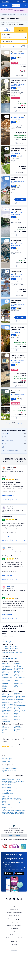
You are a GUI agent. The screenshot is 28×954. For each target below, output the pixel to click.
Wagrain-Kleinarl (6, 721)
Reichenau (4, 665)
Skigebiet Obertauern (20, 696)
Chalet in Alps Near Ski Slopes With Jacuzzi (13, 812)
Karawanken (5, 701)
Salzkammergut (18, 715)
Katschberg (17, 719)
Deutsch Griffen (18, 683)
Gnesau (16, 679)
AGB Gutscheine (14, 934)
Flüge (3, 771)
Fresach (16, 686)
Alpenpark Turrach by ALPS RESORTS (11, 779)
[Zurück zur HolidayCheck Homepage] (6, 6)
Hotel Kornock (15, 116)
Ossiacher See (18, 695)
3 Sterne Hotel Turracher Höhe (10, 648)
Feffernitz (16, 672)
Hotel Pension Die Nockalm (9, 782)
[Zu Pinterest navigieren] (17, 899)
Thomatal (16, 674)
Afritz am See (5, 676)
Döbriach (4, 668)
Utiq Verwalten (14, 928)
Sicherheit (14, 941)
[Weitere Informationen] (25, 71)
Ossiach (4, 685)
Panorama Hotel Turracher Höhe (10, 789)
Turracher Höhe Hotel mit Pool (9, 658)
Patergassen (17, 665)
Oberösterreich (18, 727)
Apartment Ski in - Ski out (8, 804)
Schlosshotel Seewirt (17, 177)
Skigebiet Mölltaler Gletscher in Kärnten (7, 711)
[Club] (10, 11)
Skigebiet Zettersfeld (19, 712)
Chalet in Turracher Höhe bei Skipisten (12, 798)
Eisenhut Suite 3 (6, 796)
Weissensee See (6, 695)
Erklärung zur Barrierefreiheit (14, 938)
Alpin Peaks (14, 52)
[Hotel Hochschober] (5, 222)
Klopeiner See (5, 702)
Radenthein (5, 683)
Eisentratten (5, 682)
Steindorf (4, 688)
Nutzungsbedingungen (14, 919)
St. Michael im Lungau (20, 677)
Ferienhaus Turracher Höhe (9, 640)
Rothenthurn (17, 676)
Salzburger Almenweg (7, 699)
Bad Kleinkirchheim (19, 671)
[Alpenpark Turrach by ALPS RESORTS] (5, 338)
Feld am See (17, 666)
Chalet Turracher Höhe (8, 638)
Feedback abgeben (14, 835)
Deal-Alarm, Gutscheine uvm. (14, 912)
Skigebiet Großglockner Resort (8, 704)
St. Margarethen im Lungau (7, 670)
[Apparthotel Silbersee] (5, 404)
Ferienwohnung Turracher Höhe (10, 642)
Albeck (16, 685)
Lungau (4, 693)
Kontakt (18, 1)
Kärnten (4, 731)
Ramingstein (5, 686)
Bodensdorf (5, 663)
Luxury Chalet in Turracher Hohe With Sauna (13, 810)
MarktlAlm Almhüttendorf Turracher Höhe (13, 781)
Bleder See (17, 693)
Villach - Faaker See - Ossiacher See (7, 707)
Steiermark (4, 729)
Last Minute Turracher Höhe (9, 767)
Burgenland (17, 731)
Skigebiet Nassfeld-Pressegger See (19, 700)
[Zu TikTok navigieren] (14, 899)
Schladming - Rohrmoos (5, 714)
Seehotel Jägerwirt (16, 240)
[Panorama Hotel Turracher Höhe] (5, 96)
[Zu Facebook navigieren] (6, 899)
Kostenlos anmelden (20, 10)
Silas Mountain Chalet (7, 793)
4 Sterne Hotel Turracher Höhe (10, 646)
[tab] (7, 29)
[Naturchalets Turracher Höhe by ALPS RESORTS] (5, 370)
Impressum (14, 944)
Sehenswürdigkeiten (7, 758)
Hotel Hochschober (16, 209)
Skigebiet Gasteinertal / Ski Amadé (7, 697)
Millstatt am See (6, 672)
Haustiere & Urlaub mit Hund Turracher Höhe (12, 653)
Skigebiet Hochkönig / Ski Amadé (20, 706)
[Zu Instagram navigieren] (10, 899)
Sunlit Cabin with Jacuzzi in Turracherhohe (13, 813)
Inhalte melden (14, 909)
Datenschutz (14, 922)
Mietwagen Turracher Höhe (9, 770)
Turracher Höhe (6, 666)
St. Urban (16, 669)
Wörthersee (17, 716)
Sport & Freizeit (6, 760)
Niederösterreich (18, 729)
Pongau (16, 704)
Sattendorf (17, 663)
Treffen (16, 680)
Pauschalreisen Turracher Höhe (10, 768)
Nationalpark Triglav (19, 718)
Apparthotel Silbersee (17, 391)
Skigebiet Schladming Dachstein (7, 718)
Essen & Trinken (6, 761)
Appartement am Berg (7, 807)
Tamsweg (4, 679)
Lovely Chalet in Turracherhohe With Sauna (13, 809)
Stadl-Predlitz (5, 674)
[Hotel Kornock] (5, 129)
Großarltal (17, 698)
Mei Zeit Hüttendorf (16, 271)
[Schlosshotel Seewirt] (5, 190)
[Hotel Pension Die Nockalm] (5, 311)
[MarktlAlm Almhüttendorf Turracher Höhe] (5, 160)
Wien (3, 732)
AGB (14, 931)
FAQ (14, 906)
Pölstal (16, 713)
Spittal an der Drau (7, 677)
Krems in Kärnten (18, 668)
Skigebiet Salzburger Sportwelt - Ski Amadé (20, 709)
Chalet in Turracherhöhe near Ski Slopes (12, 803)
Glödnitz (16, 682)
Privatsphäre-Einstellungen (14, 925)
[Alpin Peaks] (5, 63)
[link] (22, 5)
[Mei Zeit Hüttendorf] (5, 283)
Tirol (3, 726)
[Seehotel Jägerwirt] (5, 253)
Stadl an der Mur (6, 680)
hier (12, 26)
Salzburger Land (6, 727)
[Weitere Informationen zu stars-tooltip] (22, 51)
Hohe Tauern (5, 716)
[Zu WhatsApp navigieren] (21, 899)
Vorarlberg (17, 726)
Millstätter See (18, 702)
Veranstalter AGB (14, 915)
